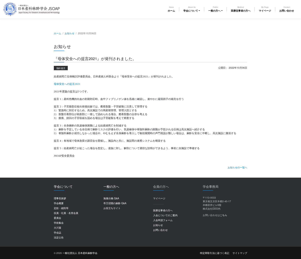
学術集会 (59, 222)
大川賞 (57, 227)
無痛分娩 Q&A (111, 198)
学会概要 (59, 203)
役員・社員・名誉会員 (66, 213)
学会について (190, 9)
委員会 (57, 218)
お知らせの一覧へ (237, 167)
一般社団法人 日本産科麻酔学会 (80, 253)
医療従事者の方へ (240, 9)
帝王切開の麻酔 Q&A (114, 203)
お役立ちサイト (112, 208)
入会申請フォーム (163, 220)
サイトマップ (240, 253)
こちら (223, 215)
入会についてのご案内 (165, 215)
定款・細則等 (61, 208)
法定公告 (59, 237)
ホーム (171, 9)
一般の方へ (214, 9)
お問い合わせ (286, 9)
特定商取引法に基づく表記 (214, 253)
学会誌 (57, 232)
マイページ (265, 9)
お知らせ (69, 33)
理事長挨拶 (60, 198)
